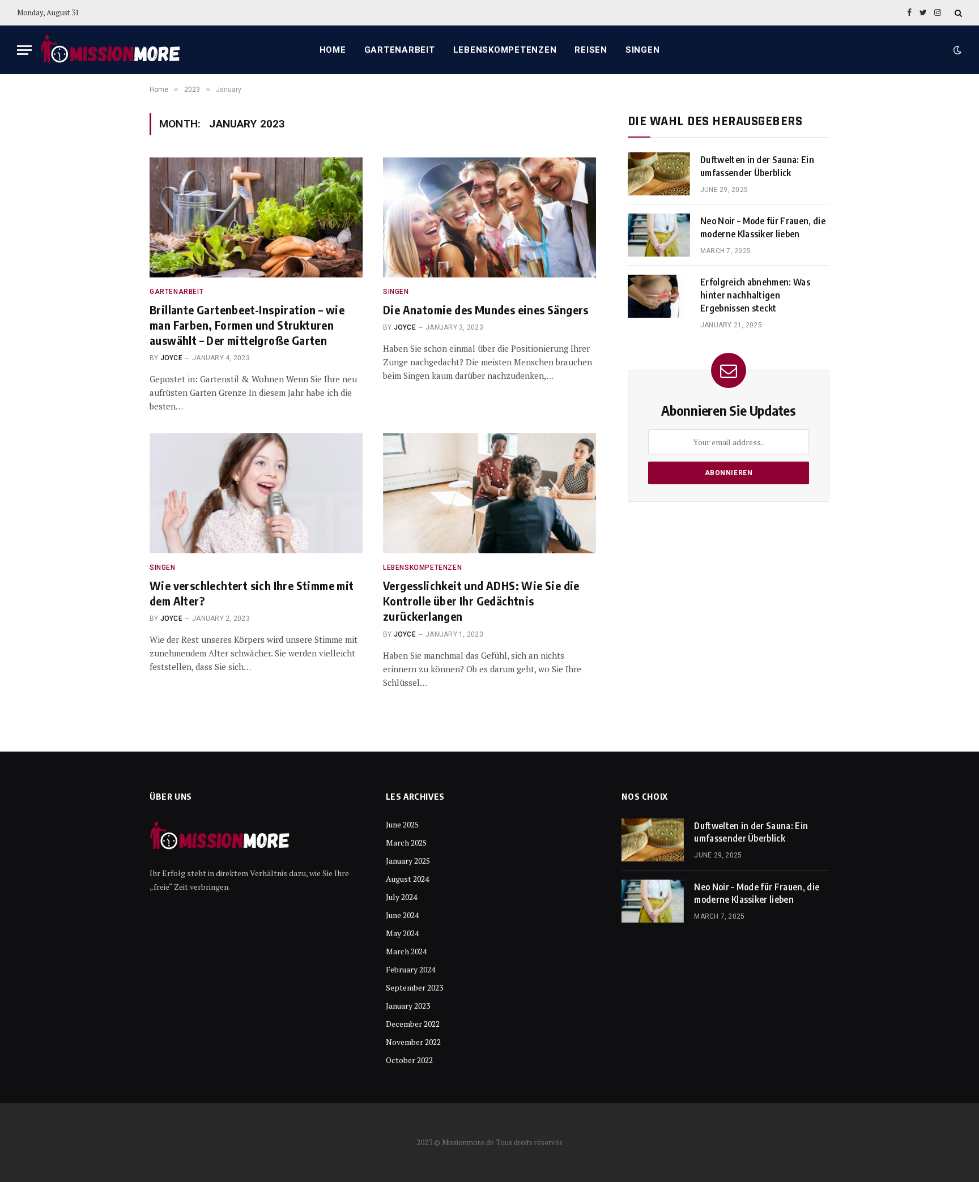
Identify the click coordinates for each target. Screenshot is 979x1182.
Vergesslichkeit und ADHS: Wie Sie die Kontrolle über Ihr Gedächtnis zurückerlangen (481, 600)
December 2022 (413, 1023)
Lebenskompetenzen (505, 50)
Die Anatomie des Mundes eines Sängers (486, 309)
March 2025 (406, 842)
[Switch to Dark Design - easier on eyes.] (956, 49)
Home (333, 50)
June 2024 (402, 915)
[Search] (957, 12)
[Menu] (24, 50)
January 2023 (408, 1005)
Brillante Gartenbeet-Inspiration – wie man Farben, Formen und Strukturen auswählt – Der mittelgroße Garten (247, 324)
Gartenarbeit (399, 50)
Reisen (590, 50)
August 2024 (407, 878)
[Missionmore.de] (111, 50)
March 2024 (406, 951)
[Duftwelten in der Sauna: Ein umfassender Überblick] (659, 173)
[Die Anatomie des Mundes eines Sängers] (489, 217)
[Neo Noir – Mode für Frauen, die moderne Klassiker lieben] (659, 235)
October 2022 (409, 1060)
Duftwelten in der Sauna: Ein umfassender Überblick (757, 166)
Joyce (171, 358)
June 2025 (402, 824)
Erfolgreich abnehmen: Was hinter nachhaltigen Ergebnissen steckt (755, 295)
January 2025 (408, 860)
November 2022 (413, 1041)
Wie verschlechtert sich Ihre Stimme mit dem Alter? (252, 593)
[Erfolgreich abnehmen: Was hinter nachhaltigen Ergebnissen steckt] (659, 296)
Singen (642, 50)
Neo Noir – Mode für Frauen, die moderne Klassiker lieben (762, 227)
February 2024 (410, 969)
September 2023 (414, 987)
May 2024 (402, 933)
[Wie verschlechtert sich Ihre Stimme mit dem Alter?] (256, 493)
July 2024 (401, 896)
